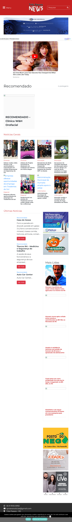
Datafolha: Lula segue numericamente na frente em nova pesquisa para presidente (54, 412)
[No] (70, 517)
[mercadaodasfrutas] (55, 244)
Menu (8, 8)
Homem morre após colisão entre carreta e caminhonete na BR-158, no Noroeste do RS (55, 319)
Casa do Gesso (24, 220)
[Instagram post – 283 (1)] (55, 484)
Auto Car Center (25, 274)
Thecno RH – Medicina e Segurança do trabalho (28, 248)
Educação (40, 160)
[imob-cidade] (55, 460)
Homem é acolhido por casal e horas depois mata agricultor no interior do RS (55, 288)
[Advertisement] (36, 519)
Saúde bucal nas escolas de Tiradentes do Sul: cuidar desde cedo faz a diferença (27, 201)
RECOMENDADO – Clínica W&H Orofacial (18, 121)
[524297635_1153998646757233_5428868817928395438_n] (55, 222)
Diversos (6, 160)
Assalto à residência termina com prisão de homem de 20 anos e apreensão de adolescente (54, 350)
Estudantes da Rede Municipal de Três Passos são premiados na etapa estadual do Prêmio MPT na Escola (44, 167)
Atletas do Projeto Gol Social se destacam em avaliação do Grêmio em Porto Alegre (28, 166)
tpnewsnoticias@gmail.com (18, 508)
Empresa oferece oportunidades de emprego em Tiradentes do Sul (10, 197)
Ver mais (21, 238)
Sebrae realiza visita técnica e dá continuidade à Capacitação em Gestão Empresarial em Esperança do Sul (10, 167)
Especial (6, 192)
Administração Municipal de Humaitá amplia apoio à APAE (43, 196)
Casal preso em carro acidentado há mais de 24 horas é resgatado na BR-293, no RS (54, 381)
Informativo (41, 191)
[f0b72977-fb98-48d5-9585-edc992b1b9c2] (55, 438)
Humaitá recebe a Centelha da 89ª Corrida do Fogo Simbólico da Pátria (61, 200)
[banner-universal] (36, 26)
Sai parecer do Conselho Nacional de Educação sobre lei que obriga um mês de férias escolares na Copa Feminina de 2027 (60, 167)
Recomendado (22, 218)
